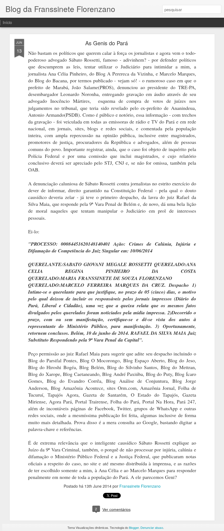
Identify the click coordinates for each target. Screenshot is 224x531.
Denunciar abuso (151, 527)
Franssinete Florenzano (140, 486)
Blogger (134, 527)
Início (7, 22)
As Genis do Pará (106, 43)
